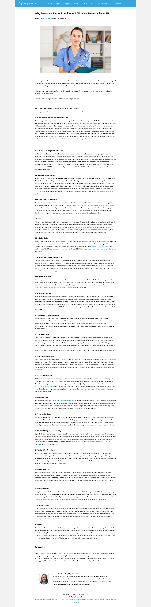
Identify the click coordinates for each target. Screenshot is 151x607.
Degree (57, 4)
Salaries (85, 4)
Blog (92, 4)
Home (50, 4)
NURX (105, 458)
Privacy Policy (99, 599)
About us (38, 599)
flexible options (40, 213)
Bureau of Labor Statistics (84, 227)
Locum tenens (63, 359)
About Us (118, 4)
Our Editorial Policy (72, 599)
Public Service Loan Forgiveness (70, 499)
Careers (77, 4)
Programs (68, 4)
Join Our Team (59, 599)
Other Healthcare (103, 4)
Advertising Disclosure (86, 599)
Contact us (75, 602)
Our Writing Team (48, 599)
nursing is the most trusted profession (64, 400)
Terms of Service (110, 599)
